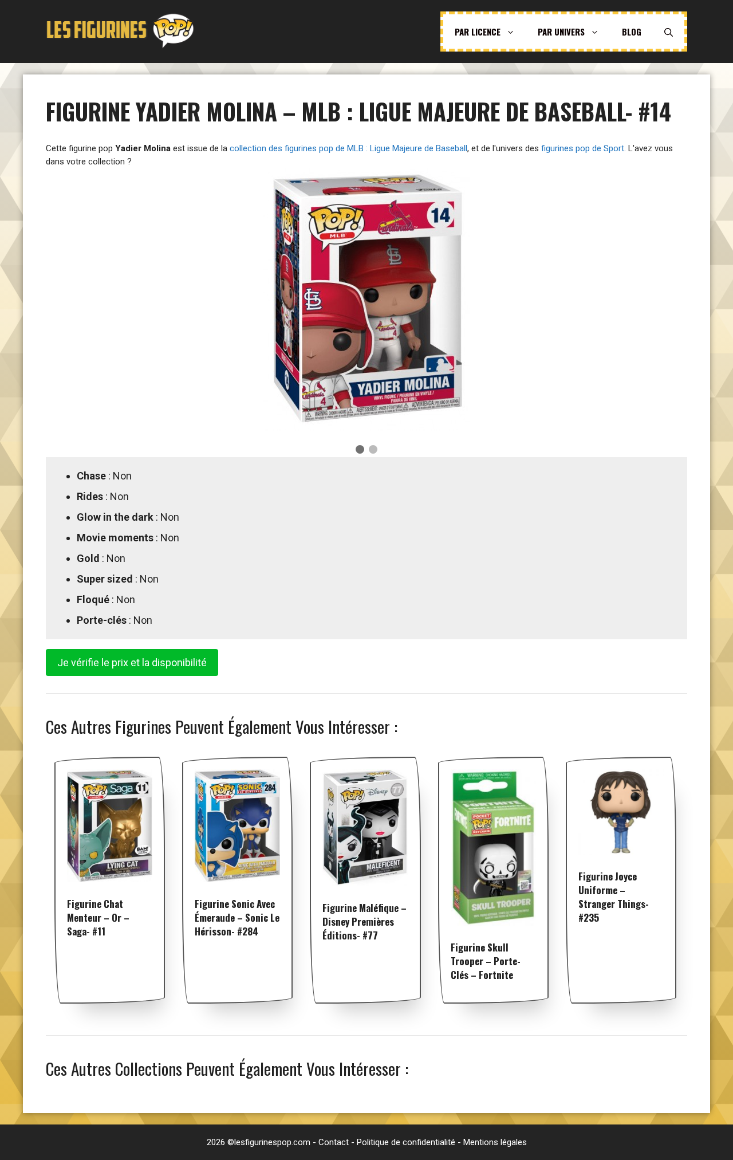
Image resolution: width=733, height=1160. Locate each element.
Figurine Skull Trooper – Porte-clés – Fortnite (486, 961)
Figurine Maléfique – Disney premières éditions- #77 (364, 921)
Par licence (478, 31)
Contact (333, 1142)
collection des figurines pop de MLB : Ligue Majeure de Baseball (348, 148)
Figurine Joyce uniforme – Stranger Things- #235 (613, 897)
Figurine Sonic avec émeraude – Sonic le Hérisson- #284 (237, 917)
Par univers (561, 31)
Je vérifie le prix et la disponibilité (132, 662)
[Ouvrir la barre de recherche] (668, 31)
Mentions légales (495, 1142)
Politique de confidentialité (406, 1142)
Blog (631, 31)
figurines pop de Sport (582, 148)
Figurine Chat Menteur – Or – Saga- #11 (98, 917)
